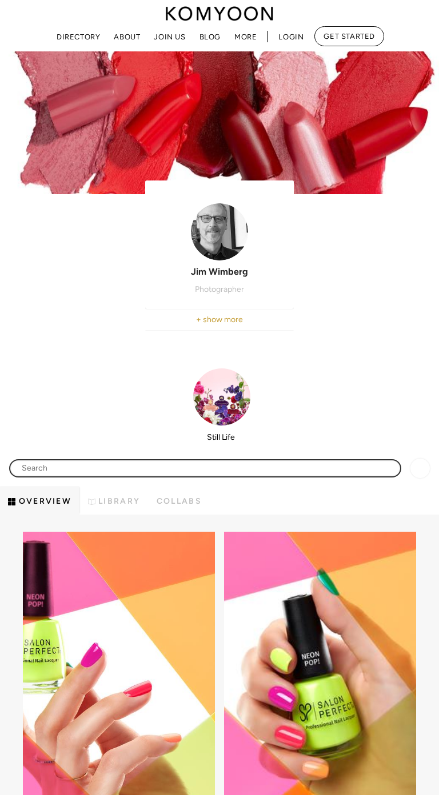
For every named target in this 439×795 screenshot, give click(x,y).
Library (117, 501)
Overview (43, 501)
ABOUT (127, 37)
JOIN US (169, 37)
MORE (245, 37)
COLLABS (179, 501)
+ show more (219, 319)
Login (291, 37)
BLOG (210, 37)
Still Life (221, 437)
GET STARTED (349, 36)
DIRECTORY (78, 37)
